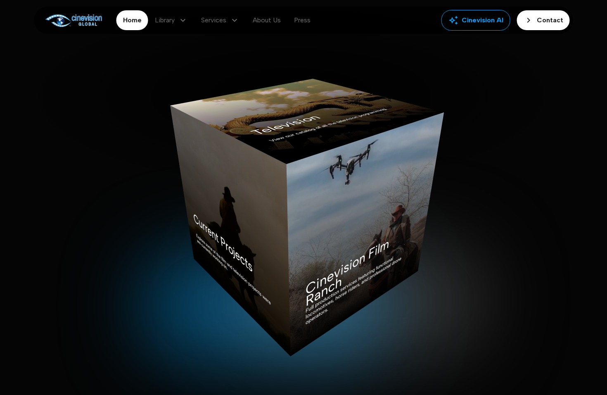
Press (302, 20)
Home (132, 20)
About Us (267, 20)
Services (220, 20)
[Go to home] (74, 20)
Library (171, 20)
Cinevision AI (475, 20)
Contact (543, 20)
